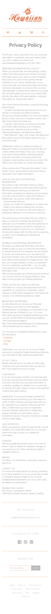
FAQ (27, 593)
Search (12, 585)
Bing (6, 344)
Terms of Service (35, 585)
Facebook (8, 338)
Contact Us (25, 596)
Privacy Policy (17, 589)
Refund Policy (17, 593)
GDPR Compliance (32, 589)
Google (7, 341)
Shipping (35, 593)
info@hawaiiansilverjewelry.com (25, 517)
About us (21, 585)
